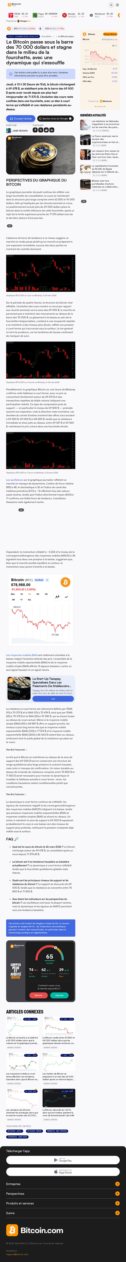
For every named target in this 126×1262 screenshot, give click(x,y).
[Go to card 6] (104, 106)
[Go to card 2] (97, 106)
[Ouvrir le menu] (117, 4)
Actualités (46, 36)
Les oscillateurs (14, 479)
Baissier (38, 995)
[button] (70, 118)
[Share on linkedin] (51, 129)
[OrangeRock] (24, 20)
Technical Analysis (17, 1137)
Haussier (59, 995)
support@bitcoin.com (17, 1254)
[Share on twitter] (40, 129)
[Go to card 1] (95, 106)
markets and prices (57, 1131)
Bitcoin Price (34, 1131)
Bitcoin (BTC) (15, 1131)
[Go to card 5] (102, 106)
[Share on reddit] (46, 129)
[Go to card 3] (99, 106)
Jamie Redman (20, 130)
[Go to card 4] (100, 106)
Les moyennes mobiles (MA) (21, 655)
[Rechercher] (111, 4)
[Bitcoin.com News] (14, 5)
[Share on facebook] (35, 129)
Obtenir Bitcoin (110, 34)
